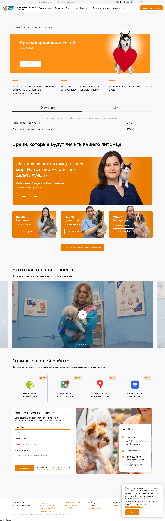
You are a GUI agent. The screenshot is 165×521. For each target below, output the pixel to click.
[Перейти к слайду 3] (79, 344)
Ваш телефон (21, 438)
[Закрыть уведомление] (161, 486)
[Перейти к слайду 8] (90, 344)
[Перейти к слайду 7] (87, 344)
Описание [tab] (47, 107)
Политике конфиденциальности (135, 505)
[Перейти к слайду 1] (74, 344)
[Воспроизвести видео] (82, 314)
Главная (16, 27)
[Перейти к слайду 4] (81, 344)
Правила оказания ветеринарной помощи (72, 505)
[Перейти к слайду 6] (85, 344)
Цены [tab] (117, 107)
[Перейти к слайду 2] (77, 344)
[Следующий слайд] (158, 314)
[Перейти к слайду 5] (83, 344)
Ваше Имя (19, 427)
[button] (151, 7)
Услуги (26, 27)
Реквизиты (92, 508)
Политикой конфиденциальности (49, 469)
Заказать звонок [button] (119, 505)
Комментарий (21, 450)
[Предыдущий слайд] (6, 314)
